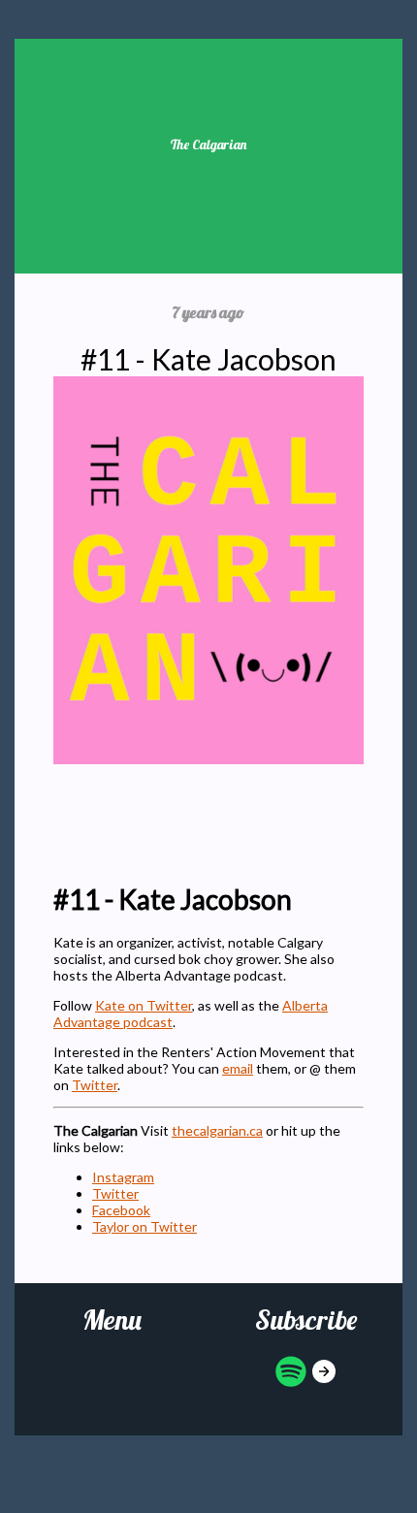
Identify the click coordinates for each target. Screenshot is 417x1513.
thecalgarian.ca (217, 1130)
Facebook (121, 1210)
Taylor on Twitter (144, 1226)
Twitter (94, 1085)
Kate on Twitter (143, 1005)
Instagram (123, 1177)
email (237, 1068)
